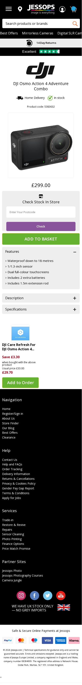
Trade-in (7, 520)
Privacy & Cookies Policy (18, 483)
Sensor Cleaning (13, 534)
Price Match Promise (16, 549)
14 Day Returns (46, 43)
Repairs (7, 530)
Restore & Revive (14, 525)
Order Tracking (12, 469)
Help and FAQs (12, 464)
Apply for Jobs (11, 498)
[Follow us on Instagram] (21, 595)
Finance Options (13, 544)
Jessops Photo (12, 571)
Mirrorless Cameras (37, 33)
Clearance (9, 437)
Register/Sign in (12, 414)
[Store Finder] (20, 9)
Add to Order (20, 382)
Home (6, 409)
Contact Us (9, 460)
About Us (8, 418)
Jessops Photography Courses (22, 575)
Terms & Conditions (15, 493)
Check (40, 226)
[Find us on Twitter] (47, 595)
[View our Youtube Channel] (60, 595)
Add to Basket (41, 239)
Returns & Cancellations (18, 479)
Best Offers (9, 33)
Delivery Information (16, 474)
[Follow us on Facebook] (34, 595)
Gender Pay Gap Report (18, 488)
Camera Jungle (12, 580)
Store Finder (10, 423)
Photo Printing (12, 539)
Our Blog (8, 428)
